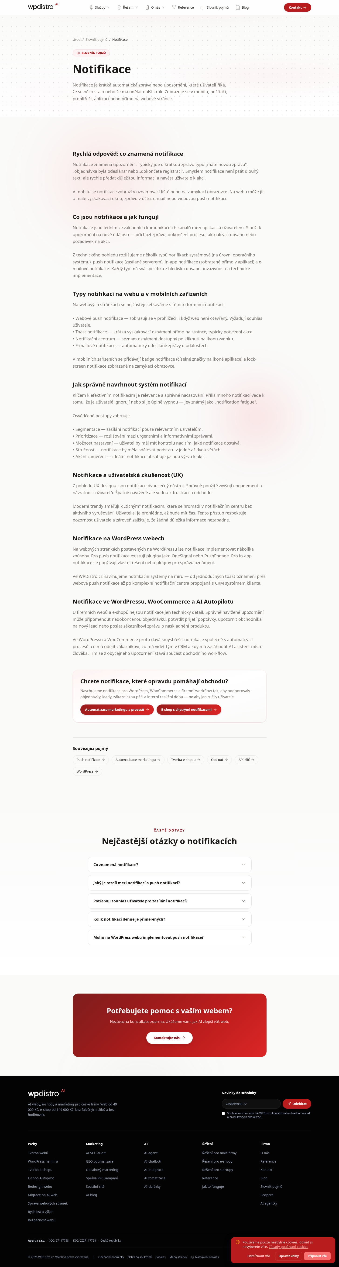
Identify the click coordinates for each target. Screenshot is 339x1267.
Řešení (128, 7)
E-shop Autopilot (41, 1178)
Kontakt (295, 7)
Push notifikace (88, 759)
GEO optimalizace (99, 1161)
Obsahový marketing (102, 1169)
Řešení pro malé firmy (219, 1153)
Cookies (160, 1257)
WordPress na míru (43, 1161)
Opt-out (217, 759)
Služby (100, 7)
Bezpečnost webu (41, 1220)
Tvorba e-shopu (183, 759)
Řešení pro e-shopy (217, 1161)
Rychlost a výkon (41, 1211)
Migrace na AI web (42, 1195)
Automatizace (154, 1178)
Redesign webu (40, 1186)
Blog (245, 7)
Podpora (267, 1195)
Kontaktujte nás (167, 1038)
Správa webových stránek (48, 1203)
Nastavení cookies (207, 1257)
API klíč (244, 759)
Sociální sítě (95, 1186)
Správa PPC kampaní (102, 1178)
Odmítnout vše (258, 1256)
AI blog (91, 1195)
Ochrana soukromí (140, 1257)
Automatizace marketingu (136, 759)
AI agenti (151, 1153)
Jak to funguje (213, 1186)
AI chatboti (152, 1161)
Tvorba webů (38, 1153)
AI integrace (153, 1169)
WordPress (85, 771)
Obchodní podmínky (111, 1257)
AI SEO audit (96, 1153)
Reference (186, 7)
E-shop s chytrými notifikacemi (186, 709)
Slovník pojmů (218, 7)
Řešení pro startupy (217, 1169)
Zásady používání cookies (288, 1246)
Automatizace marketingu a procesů (114, 709)
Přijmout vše (317, 1256)
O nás (155, 7)
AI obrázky (152, 1186)
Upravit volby (289, 1256)
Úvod (77, 39)
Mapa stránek (178, 1257)
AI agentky (268, 1203)
